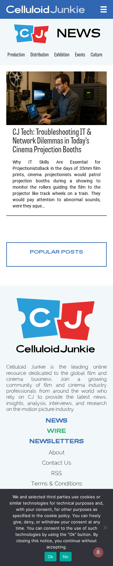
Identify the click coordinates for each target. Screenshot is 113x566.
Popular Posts (56, 252)
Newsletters (56, 442)
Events (80, 55)
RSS (56, 473)
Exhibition (61, 55)
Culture (96, 55)
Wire (56, 431)
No (66, 556)
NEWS (78, 34)
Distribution (39, 55)
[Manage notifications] (98, 552)
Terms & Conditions (56, 483)
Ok (50, 556)
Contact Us (56, 462)
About (57, 452)
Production (16, 55)
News (56, 421)
